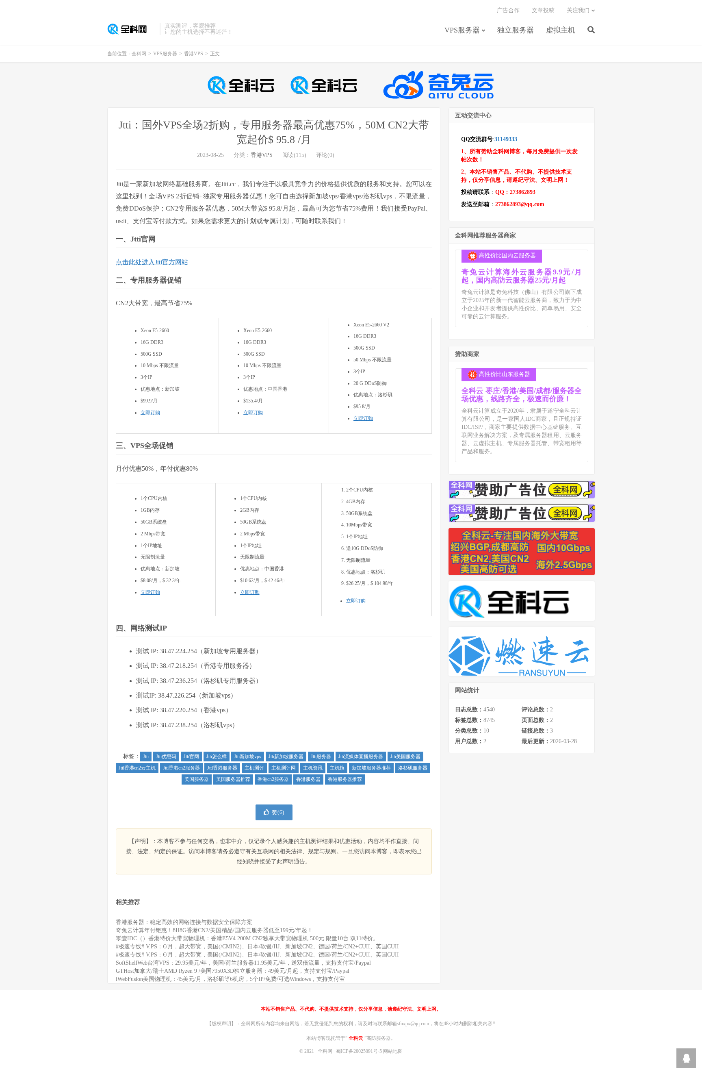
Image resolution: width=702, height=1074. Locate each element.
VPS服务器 (462, 30)
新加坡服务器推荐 (371, 768)
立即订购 (150, 412)
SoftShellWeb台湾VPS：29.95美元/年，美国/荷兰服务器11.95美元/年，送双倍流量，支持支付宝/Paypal (243, 963)
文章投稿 (543, 10)
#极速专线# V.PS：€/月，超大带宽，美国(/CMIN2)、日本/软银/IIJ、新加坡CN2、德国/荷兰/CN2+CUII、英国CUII (257, 947)
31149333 (505, 139)
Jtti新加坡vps (247, 756)
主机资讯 (313, 768)
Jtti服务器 (321, 756)
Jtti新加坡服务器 (286, 756)
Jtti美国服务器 (405, 756)
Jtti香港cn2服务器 (181, 768)
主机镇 (337, 768)
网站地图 (393, 1051)
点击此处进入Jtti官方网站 (152, 262)
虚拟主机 (560, 30)
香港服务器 (308, 779)
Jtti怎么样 (216, 756)
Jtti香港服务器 (222, 768)
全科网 (131, 28)
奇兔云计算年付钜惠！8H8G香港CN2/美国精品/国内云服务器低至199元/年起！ (214, 930)
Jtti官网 (191, 756)
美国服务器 (196, 779)
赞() (278, 812)
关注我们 (578, 10)
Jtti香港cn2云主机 (137, 768)
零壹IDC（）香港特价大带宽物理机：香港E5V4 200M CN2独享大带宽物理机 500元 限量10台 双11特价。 (247, 938)
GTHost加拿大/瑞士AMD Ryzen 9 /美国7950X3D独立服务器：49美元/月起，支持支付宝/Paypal (232, 971)
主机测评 (254, 768)
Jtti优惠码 (166, 756)
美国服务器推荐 (233, 779)
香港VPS (193, 54)
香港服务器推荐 (345, 779)
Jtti (146, 756)
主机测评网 (283, 768)
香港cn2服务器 (273, 779)
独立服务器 (515, 30)
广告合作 (508, 10)
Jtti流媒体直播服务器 (360, 756)
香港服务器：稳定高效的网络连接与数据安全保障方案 (184, 922)
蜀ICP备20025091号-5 (359, 1051)
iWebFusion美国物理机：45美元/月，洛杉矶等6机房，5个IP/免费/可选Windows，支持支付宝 (230, 979)
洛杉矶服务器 (412, 768)
